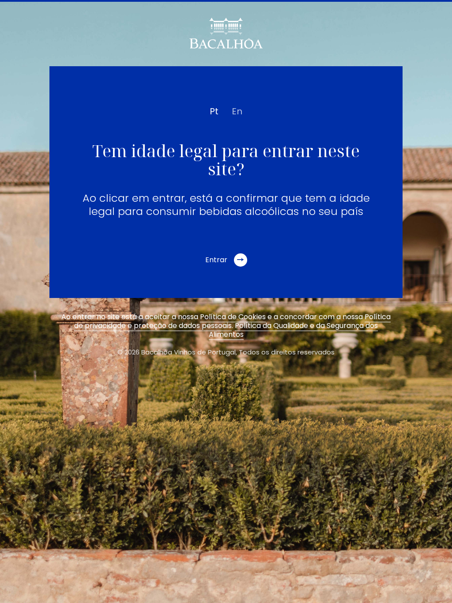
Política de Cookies (233, 317)
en (237, 111)
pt (214, 111)
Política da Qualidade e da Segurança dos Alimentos (293, 329)
